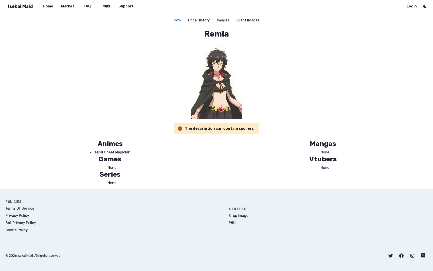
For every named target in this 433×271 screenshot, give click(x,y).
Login (412, 6)
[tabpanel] (216, 107)
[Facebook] (401, 255)
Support (126, 6)
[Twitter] (390, 255)
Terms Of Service (19, 208)
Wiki (106, 6)
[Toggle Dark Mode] (424, 6)
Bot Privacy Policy (20, 223)
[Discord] (423, 255)
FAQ (87, 6)
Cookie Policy (16, 230)
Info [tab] (177, 20)
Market (67, 6)
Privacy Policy (17, 215)
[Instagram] (412, 255)
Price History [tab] (199, 20)
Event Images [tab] (247, 20)
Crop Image (238, 215)
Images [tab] (223, 20)
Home (48, 6)
